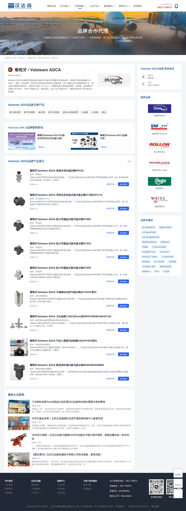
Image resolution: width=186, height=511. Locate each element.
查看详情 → (111, 184)
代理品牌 (79, 6)
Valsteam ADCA (44, 58)
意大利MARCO (148, 227)
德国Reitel (165, 242)
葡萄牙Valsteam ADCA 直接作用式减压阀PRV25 (56, 170)
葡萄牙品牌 (31, 58)
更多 (129, 161)
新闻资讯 (9, 492)
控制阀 (145, 246)
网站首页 (51, 6)
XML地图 (155, 506)
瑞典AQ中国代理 (149, 242)
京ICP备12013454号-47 (138, 506)
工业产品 (93, 6)
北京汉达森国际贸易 (150, 237)
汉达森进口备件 (148, 266)
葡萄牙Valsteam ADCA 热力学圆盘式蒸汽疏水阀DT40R (60, 267)
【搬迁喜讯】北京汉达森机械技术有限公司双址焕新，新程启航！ (67, 454)
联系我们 (138, 6)
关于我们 (64, 6)
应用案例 (87, 488)
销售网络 (35, 484)
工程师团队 (36, 488)
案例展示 (108, 6)
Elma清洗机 (159, 261)
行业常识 (61, 484)
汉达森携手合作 (148, 251)
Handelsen (164, 251)
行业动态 (61, 488)
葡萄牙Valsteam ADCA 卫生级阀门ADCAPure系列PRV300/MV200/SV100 (70, 316)
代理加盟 (172, 261)
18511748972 (164, 7)
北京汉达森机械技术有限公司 (62, 506)
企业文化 (35, 492)
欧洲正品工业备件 (149, 256)
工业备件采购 (167, 256)
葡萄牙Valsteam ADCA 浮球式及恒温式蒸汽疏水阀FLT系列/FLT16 (66, 195)
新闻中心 (123, 6)
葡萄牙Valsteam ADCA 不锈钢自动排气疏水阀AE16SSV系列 (63, 292)
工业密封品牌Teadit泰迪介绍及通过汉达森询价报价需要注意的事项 (68, 401)
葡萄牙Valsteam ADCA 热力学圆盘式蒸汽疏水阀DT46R (60, 219)
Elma (157, 271)
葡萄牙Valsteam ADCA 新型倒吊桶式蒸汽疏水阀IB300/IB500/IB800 (67, 365)
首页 (14, 58)
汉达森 (166, 271)
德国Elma (146, 271)
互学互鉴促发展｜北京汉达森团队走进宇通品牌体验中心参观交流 (67, 418)
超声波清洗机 (165, 266)
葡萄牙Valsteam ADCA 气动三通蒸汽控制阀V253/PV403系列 (63, 340)
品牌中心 (22, 58)
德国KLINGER (165, 227)
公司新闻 (61, 492)
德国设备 (146, 261)
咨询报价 (123, 184)
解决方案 (87, 484)
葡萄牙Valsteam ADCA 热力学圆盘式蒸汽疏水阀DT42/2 (60, 243)
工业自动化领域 (159, 246)
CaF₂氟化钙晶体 (149, 232)
